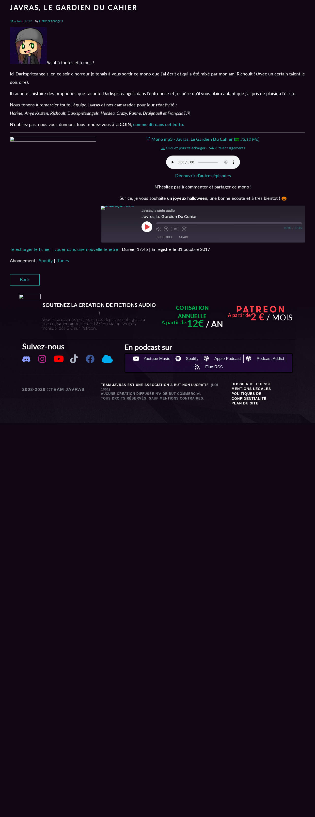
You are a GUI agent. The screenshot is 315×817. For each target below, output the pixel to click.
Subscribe (165, 237)
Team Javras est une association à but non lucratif (154, 385)
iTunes (62, 261)
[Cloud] (106, 359)
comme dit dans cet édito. (158, 125)
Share (184, 237)
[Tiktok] (74, 359)
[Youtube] (58, 359)
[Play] (147, 226)
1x (175, 229)
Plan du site (245, 403)
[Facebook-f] (90, 359)
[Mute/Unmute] (158, 229)
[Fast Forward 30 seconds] (184, 229)
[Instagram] (42, 359)
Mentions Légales (251, 389)
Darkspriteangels (51, 21)
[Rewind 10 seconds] (166, 229)
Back (25, 280)
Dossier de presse (251, 384)
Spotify (46, 261)
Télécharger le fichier (30, 249)
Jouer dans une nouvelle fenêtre (86, 249)
